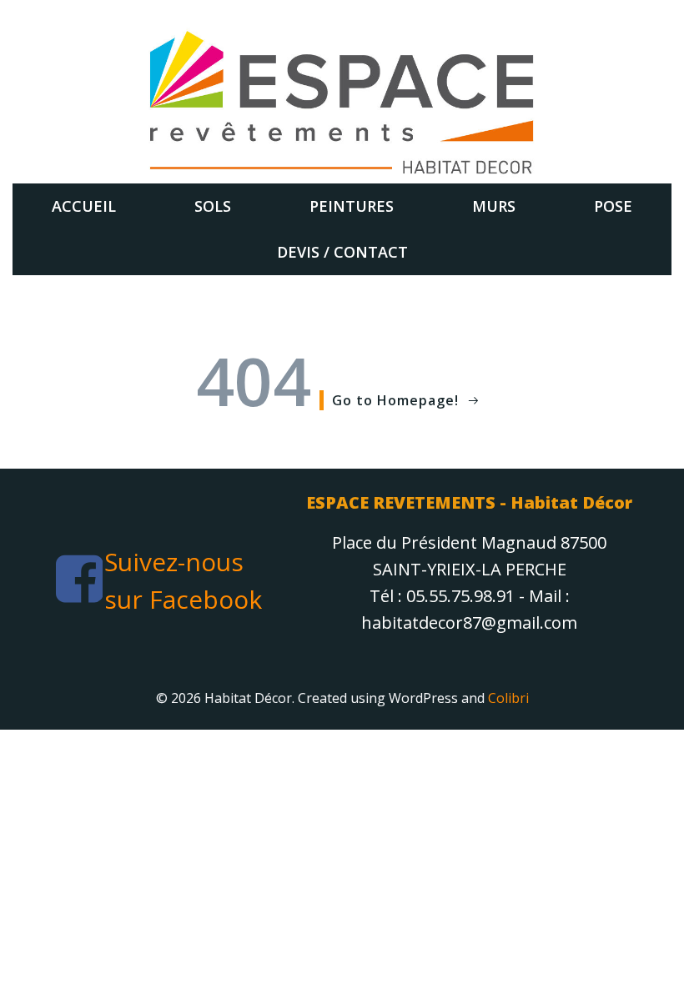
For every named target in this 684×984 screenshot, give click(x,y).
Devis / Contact (342, 252)
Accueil (84, 206)
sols (212, 206)
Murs (494, 206)
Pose (613, 206)
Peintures (351, 206)
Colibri (508, 698)
